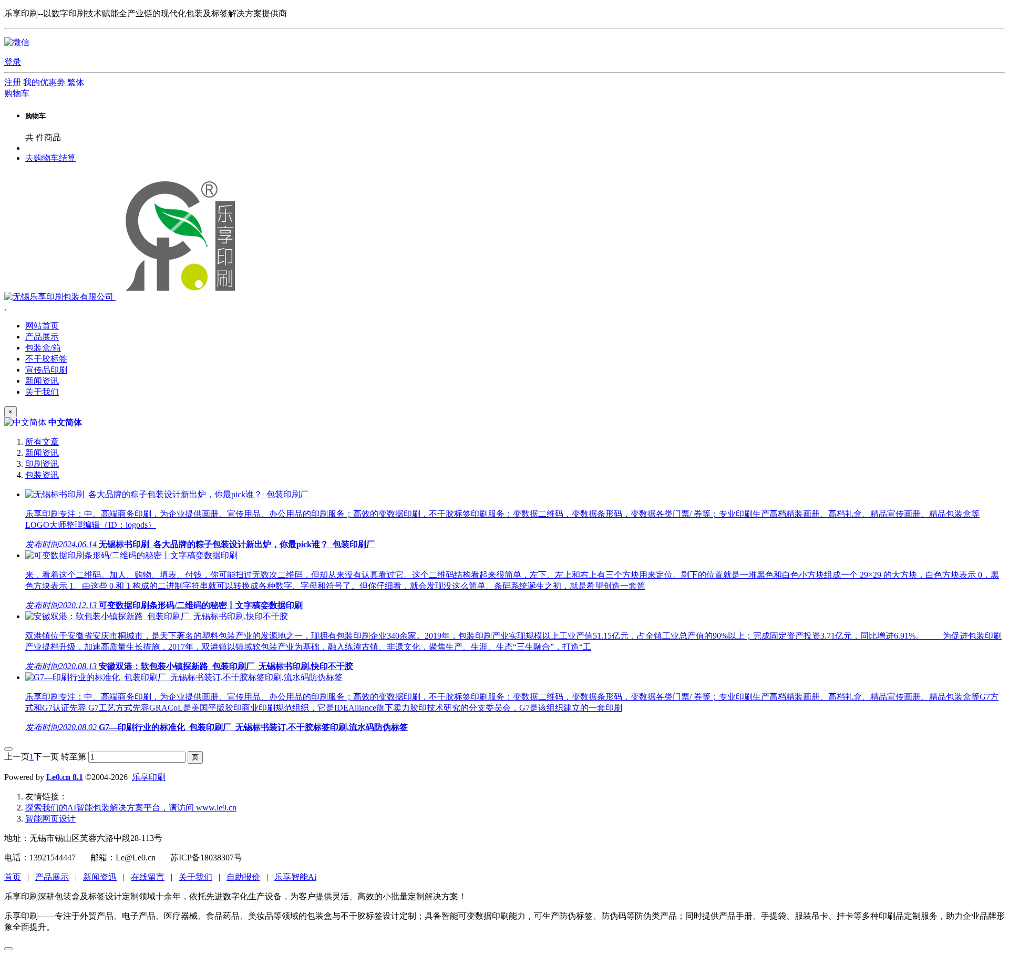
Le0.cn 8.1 (64, 777)
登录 (12, 61)
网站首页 (42, 325)
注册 (12, 82)
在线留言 (147, 876)
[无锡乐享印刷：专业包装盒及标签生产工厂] (123, 296)
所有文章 (42, 441)
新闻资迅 (100, 876)
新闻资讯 (42, 452)
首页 (12, 876)
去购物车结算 (50, 157)
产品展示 (52, 876)
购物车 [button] (16, 93)
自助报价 (243, 876)
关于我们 (195, 876)
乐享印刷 (149, 777)
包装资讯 (42, 474)
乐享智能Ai (295, 876)
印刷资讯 (42, 463)
